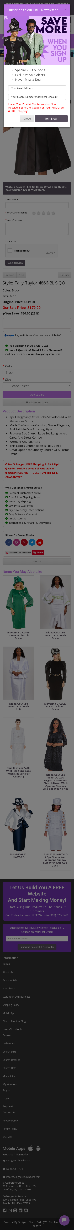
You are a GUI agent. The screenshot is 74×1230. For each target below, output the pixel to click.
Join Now (51, 118)
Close (27, 118)
